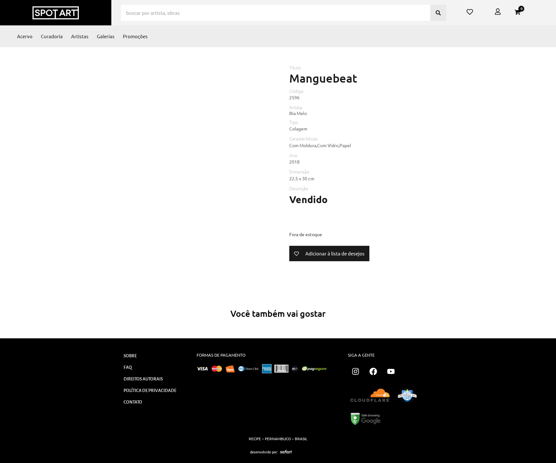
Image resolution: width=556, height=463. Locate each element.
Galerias (106, 36)
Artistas (79, 36)
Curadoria (52, 36)
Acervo (24, 36)
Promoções (135, 36)
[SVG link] (286, 452)
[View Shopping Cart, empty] (517, 12)
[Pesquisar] (438, 13)
